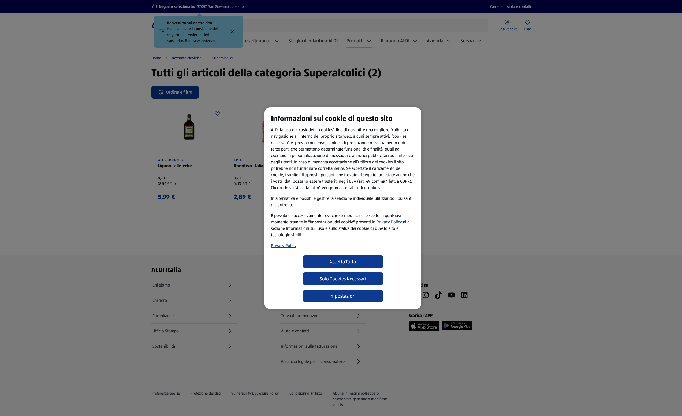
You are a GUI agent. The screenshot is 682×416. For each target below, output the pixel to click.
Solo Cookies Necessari (343, 278)
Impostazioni (342, 296)
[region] (342, 208)
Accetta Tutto (342, 261)
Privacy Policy (389, 222)
